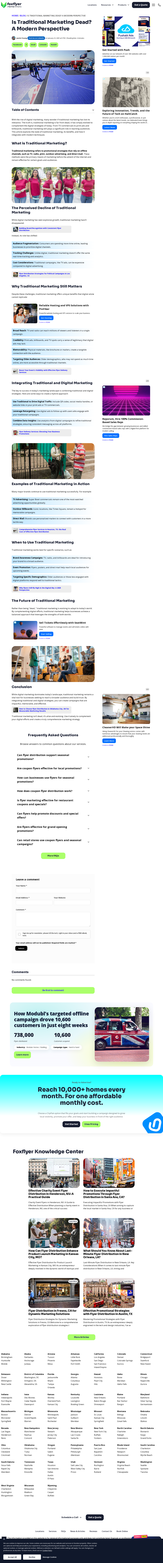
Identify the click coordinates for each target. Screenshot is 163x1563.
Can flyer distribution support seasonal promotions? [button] (43, 757)
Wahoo (143, 1421)
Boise (119, 1377)
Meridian (121, 1381)
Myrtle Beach (146, 1455)
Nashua (27, 1435)
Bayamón (98, 1452)
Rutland (97, 1472)
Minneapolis (53, 1414)
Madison (28, 1492)
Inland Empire (100, 1367)
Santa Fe (74, 1438)
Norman (28, 1455)
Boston (4, 1414)
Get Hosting (46, 318)
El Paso (51, 1478)
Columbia (144, 1452)
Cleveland (5, 1452)
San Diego (98, 1360)
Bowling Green (77, 1404)
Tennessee (29, 1462)
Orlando (51, 1387)
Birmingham (6, 1357)
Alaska (27, 1354)
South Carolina (147, 1445)
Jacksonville (53, 1377)
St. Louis (98, 1414)
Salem (50, 1452)
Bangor (120, 1404)
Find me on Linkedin (36, 38)
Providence (122, 1448)
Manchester (29, 1431)
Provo (73, 1472)
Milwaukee (29, 1489)
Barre (96, 1468)
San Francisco (100, 1364)
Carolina (98, 1455)
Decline (32, 1557)
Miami (50, 1381)
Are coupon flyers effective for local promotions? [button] (49, 768)
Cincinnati (5, 1455)
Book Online (122, 1531)
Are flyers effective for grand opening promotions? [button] (42, 829)
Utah (73, 1462)
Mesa (50, 1364)
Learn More (109, 741)
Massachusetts (8, 1411)
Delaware (5, 1374)
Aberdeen (5, 1472)
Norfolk (120, 1468)
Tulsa (26, 1452)
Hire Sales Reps (110, 435)
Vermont (98, 1462)
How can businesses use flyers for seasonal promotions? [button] (45, 779)
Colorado (121, 1354)
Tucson (51, 1357)
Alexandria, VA (30, 1384)
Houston (51, 1465)
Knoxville (28, 1472)
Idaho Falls (122, 1384)
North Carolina (124, 1428)
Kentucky (75, 1394)
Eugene (51, 1455)
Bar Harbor (122, 1401)
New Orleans (100, 1397)
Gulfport (74, 1418)
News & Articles (77, 1531)
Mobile (4, 1364)
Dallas (50, 1472)
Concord (28, 1438)
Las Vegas (5, 1431)
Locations (92, 5)
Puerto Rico (99, 1445)
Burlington (99, 1465)
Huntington (6, 1492)
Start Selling (46, 634)
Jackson (74, 1414)
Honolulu (98, 1377)
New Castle (6, 1384)
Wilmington (6, 1381)
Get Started (109, 61)
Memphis (28, 1468)
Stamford (144, 1360)
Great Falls (122, 1421)
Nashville (28, 1465)
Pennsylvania (77, 1445)
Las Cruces (75, 1435)
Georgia (75, 1374)
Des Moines (29, 1397)
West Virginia (7, 1485)
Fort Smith (75, 1364)
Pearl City (98, 1381)
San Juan (98, 1448)
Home (15, 15)
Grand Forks (145, 1438)
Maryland (145, 1394)
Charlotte (121, 1431)
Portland (121, 1397)
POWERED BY (44, 322)
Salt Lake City (77, 1465)
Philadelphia (76, 1448)
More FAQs (53, 856)
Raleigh (120, 1435)
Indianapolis (6, 1397)
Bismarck (144, 1431)
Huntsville (5, 1360)
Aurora (120, 1364)
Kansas (51, 1394)
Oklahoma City (30, 1448)
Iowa (26, 1394)
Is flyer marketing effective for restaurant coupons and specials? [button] (45, 802)
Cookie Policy (47, 1550)
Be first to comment (53, 990)
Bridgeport (145, 1357)
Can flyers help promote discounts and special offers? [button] (47, 815)
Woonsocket (122, 1455)
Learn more (22, 1055)
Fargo (143, 1435)
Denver (120, 1357)
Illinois (143, 1374)
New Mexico (76, 1428)
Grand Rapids (30, 1418)
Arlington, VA (30, 1381)
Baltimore (144, 1397)
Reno (3, 1438)
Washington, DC (31, 1377)
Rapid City (5, 1468)
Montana (121, 1411)
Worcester (6, 1418)
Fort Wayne (6, 1401)
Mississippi (76, 1411)
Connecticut (146, 1354)
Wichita (51, 1397)
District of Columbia (34, 1374)
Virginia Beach (123, 1465)
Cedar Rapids (30, 1401)
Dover (4, 1377)
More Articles (81, 1337)
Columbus (75, 1381)
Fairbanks (28, 1357)
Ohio (3, 1445)
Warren (27, 1421)
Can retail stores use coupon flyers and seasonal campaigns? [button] (49, 842)
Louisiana (98, 1394)
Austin (50, 1475)
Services (53, 1531)
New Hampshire (32, 1428)
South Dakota (7, 1462)
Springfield (6, 1421)
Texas (50, 1462)
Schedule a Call (69, 1517)
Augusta (74, 1384)
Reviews (93, 1531)
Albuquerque (76, 1431)
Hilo (96, 1384)
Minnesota (53, 1411)
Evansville (5, 1404)
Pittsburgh (75, 1452)
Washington (146, 1462)
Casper (51, 1492)
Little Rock (75, 1357)
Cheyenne (52, 1489)
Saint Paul (52, 1418)
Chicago (144, 1377)
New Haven (145, 1364)
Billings (120, 1414)
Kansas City (53, 1404)
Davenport (29, 1404)
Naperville (145, 1381)
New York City (100, 1431)
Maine (120, 1394)
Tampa (51, 1384)
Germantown (146, 1404)
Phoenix (51, 1360)
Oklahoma (29, 1445)
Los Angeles (99, 1357)
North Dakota (147, 1428)
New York (98, 1428)
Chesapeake (122, 1472)
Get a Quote (140, 5)
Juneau (27, 1364)
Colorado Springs (125, 1360)
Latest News (109, 127)
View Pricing (91, 1124)
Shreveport (99, 1404)
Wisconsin (29, 1485)
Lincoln (143, 1418)
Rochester (52, 1421)
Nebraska (145, 1411)
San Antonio (53, 1468)
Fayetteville (76, 1360)
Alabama (5, 1354)
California (99, 1354)
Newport (121, 1452)
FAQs (63, 1531)
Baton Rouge (100, 1401)
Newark (51, 1431)
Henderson (6, 1435)
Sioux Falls (6, 1465)
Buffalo (97, 1435)
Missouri (98, 1411)
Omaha (143, 1414)
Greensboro (122, 1438)
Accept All (12, 1557)
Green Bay (29, 1495)
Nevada (5, 1428)
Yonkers (97, 1438)
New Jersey (53, 1428)
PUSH (159, 1561)
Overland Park (54, 1401)
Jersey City (52, 1435)
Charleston (145, 1448)
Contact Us (107, 1531)
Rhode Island (123, 1445)
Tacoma (144, 1472)
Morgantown (7, 1495)
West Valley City (78, 1468)
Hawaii (97, 1374)
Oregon (51, 1445)
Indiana (4, 1394)
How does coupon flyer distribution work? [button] (44, 791)
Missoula (121, 1418)
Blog (23, 15)
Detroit (27, 1414)
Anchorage (29, 1360)
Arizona (51, 1354)
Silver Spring (146, 1401)
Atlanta (74, 1377)
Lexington (75, 1401)
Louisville (75, 1397)
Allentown (75, 1455)
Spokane (144, 1468)
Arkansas (75, 1354)
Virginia (121, 1462)
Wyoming (52, 1485)
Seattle (143, 1465)
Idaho (120, 1374)
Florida (51, 1374)
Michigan (28, 1411)
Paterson (52, 1438)
